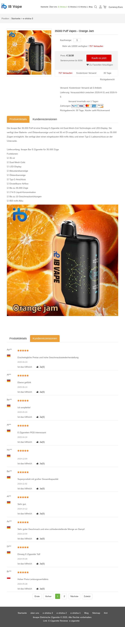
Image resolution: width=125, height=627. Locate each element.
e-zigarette (74, 621)
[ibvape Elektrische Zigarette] (12, 7)
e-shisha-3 (62, 7)
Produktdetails (18, 119)
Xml (105, 613)
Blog (91, 7)
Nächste (74, 596)
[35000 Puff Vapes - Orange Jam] (29, 52)
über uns (53, 7)
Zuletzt (87, 596)
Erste (37, 596)
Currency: (116, 7)
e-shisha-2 (73, 7)
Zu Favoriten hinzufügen (101, 65)
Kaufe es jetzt (99, 58)
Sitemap (96, 613)
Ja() (42, 367)
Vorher (48, 596)
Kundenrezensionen (45, 119)
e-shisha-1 (83, 7)
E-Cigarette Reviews (58, 621)
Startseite (44, 7)
